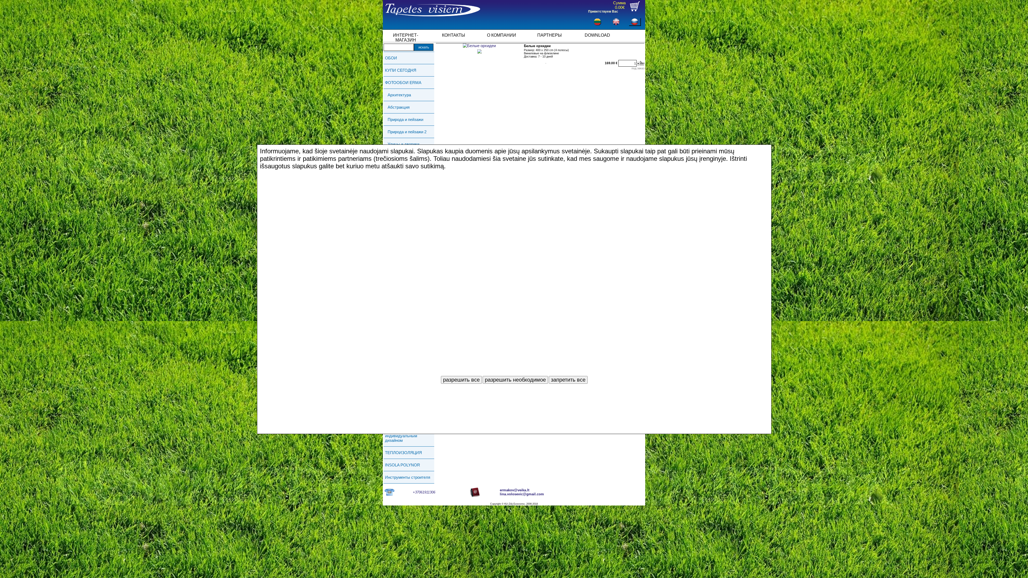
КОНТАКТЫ (453, 35)
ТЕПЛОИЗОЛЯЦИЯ (403, 452)
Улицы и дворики (403, 144)
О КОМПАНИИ (501, 35)
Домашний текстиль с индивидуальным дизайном (405, 436)
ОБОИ (391, 58)
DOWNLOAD (597, 35)
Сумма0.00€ (619, 5)
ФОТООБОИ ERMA (403, 82)
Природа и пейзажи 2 (407, 132)
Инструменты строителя (407, 477)
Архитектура (399, 95)
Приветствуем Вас (603, 11)
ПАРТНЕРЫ (549, 35)
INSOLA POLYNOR (402, 465)
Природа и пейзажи (405, 119)
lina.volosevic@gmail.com (522, 494)
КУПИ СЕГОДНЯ (400, 70)
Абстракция (399, 107)
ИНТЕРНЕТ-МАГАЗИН (405, 37)
